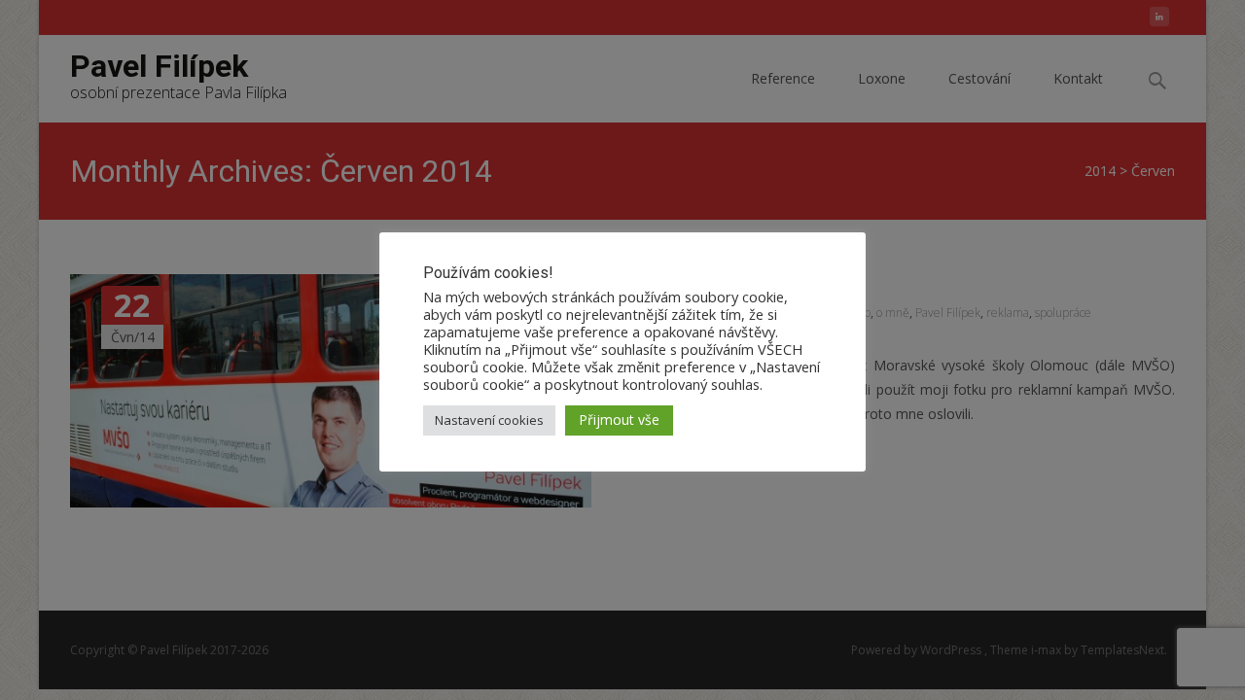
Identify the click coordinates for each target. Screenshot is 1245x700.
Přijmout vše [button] (619, 419)
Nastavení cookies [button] (489, 420)
